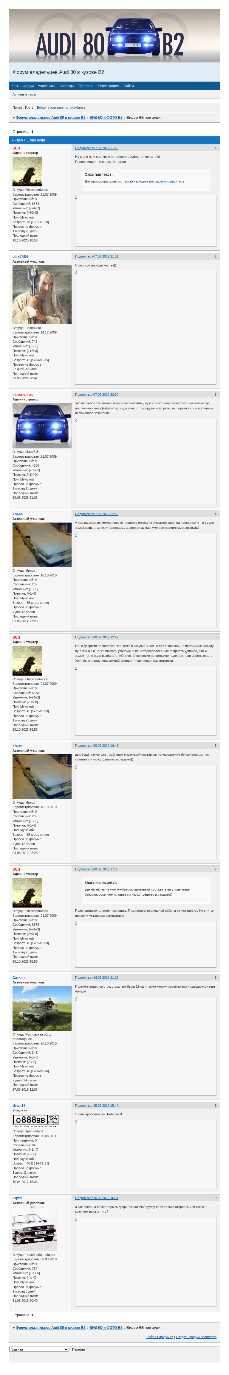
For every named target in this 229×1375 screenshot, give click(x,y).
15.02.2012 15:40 (105, 1105)
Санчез (19, 978)
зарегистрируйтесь (71, 107)
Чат (15, 86)
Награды (67, 86)
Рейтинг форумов (159, 1337)
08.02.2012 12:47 (105, 637)
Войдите (43, 107)
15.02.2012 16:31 (105, 1198)
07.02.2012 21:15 (105, 148)
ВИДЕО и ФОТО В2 (106, 118)
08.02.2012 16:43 (105, 745)
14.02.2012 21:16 (105, 977)
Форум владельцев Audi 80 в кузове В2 (51, 118)
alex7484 (20, 257)
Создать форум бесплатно (196, 1337)
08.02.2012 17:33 (105, 869)
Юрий (17, 1198)
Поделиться (84, 148)
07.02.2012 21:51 (105, 256)
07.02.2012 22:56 (105, 514)
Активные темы (24, 94)
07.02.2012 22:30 (105, 394)
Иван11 (19, 1106)
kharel (18, 514)
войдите (142, 181)
